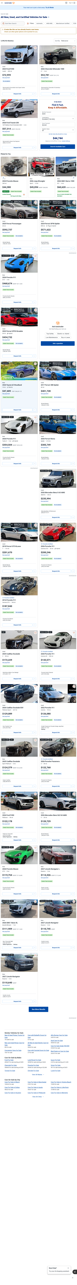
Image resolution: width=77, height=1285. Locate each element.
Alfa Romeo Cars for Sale (59, 1035)
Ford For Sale (9, 1060)
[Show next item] (34, 371)
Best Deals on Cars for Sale (60, 1051)
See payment (6, 77)
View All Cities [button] (37, 1097)
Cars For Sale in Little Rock (60, 1087)
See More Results (38, 1009)
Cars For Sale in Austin (35, 1087)
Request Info (17, 94)
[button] (66, 3)
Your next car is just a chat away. (38, 7)
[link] (6, 81)
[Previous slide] (3, 177)
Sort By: (57, 41)
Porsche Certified (48, 544)
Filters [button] (32, 23)
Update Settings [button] (66, 141)
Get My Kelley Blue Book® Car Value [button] (58, 134)
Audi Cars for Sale (57, 1040)
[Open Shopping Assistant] (74, 1272)
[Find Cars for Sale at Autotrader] (10, 2)
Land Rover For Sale (34, 1060)
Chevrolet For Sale (11, 1065)
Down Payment (46, 123)
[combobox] (13, 23)
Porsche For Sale (33, 1065)
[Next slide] (73, 177)
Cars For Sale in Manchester (37, 1082)
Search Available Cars (57, 146)
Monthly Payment (46, 112)
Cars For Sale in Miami (12, 1082)
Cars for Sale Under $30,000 (60, 1046)
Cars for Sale (4, 14)
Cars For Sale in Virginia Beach (61, 1082)
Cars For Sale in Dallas (12, 1087)
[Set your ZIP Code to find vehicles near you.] (49, 17)
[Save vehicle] (35, 47)
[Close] (68, 1268)
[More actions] (34, 93)
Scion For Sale (55, 1065)
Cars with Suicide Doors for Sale (38, 1050)
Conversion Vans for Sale (13, 1050)
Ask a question (58, 343)
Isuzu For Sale (55, 1060)
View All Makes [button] (37, 1075)
